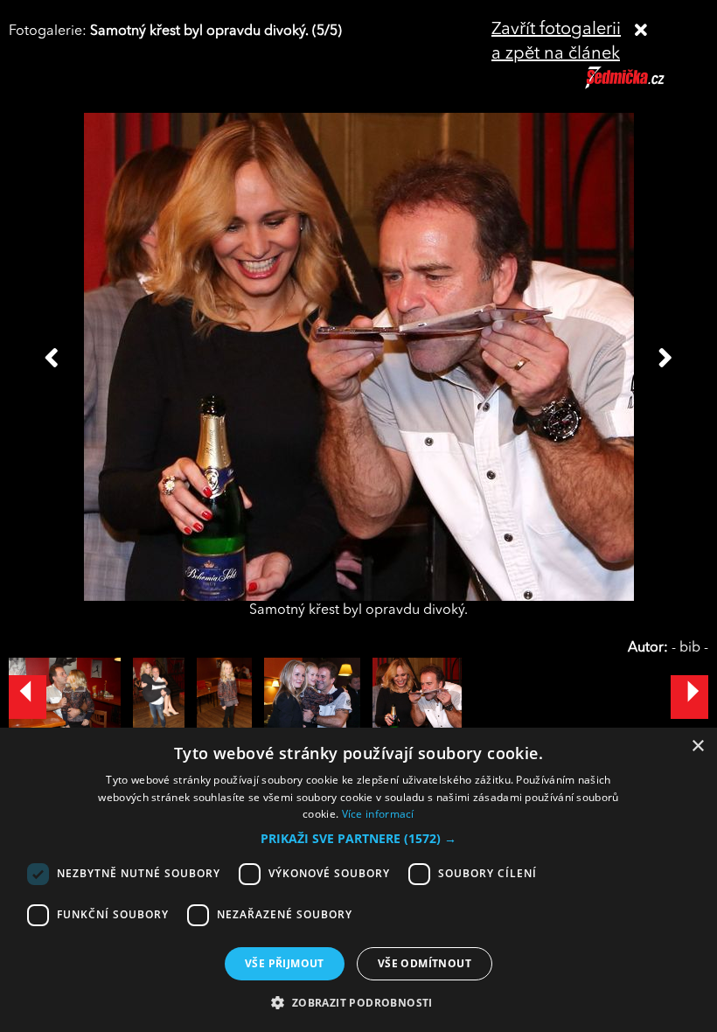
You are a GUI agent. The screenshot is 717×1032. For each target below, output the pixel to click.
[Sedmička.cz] (646, 86)
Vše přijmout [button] (284, 963)
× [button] (697, 746)
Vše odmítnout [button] (424, 963)
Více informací (378, 813)
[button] (358, 838)
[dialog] (358, 880)
